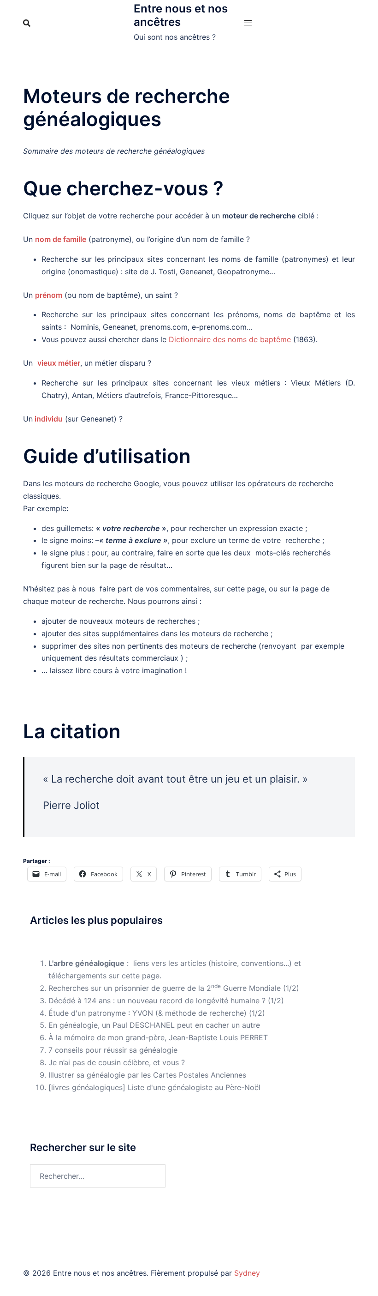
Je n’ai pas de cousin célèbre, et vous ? (116, 1062)
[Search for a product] (26, 23)
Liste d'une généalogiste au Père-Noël (194, 1087)
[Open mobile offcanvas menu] (248, 23)
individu (49, 418)
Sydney (247, 1273)
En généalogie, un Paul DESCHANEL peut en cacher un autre (154, 1025)
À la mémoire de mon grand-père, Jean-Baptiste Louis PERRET (158, 1037)
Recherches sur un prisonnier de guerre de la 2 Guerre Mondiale (164, 988)
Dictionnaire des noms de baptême (230, 339)
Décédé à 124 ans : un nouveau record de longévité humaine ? (157, 1000)
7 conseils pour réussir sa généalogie (112, 1050)
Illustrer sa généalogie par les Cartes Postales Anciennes (147, 1074)
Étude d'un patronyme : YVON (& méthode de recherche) (147, 1013)
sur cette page (134, 975)
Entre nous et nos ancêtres (181, 15)
